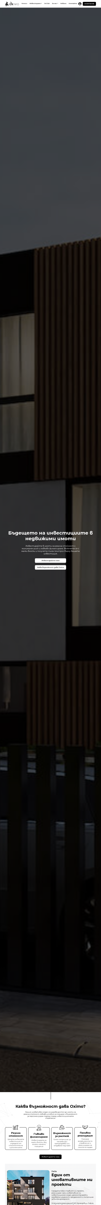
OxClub (47, 3)
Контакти (73, 3)
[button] (36, 3)
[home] (12, 3)
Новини (63, 3)
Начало (24, 3)
